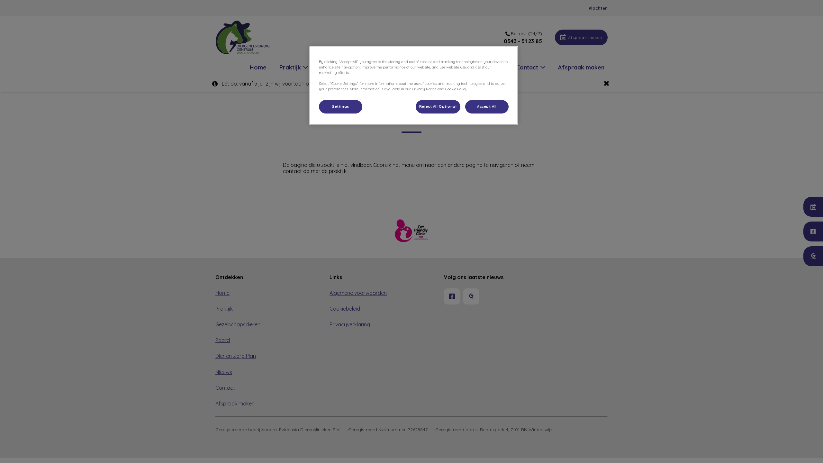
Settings (340, 106)
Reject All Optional (438, 106)
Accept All (487, 106)
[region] (413, 85)
